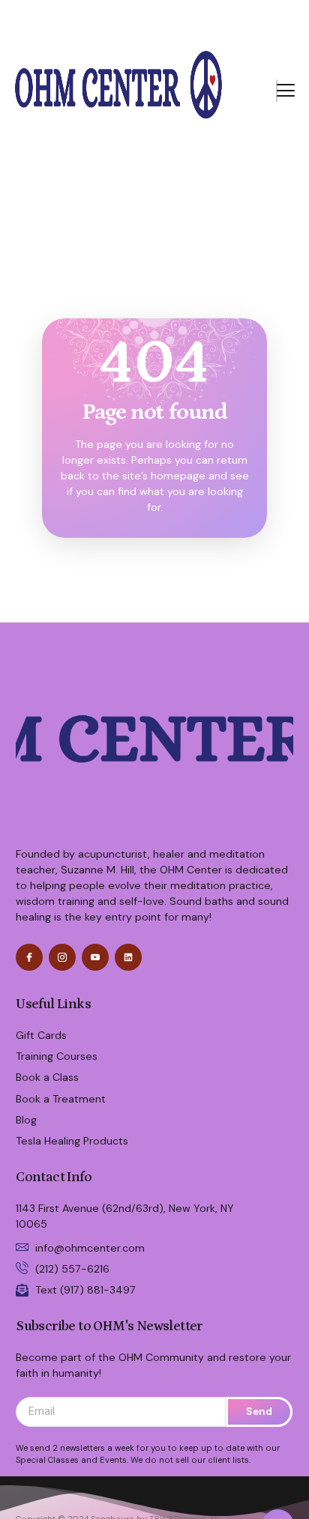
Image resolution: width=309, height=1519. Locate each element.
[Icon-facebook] (29, 957)
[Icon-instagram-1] (62, 957)
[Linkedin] (128, 957)
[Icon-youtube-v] (95, 957)
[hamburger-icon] (277, 90)
